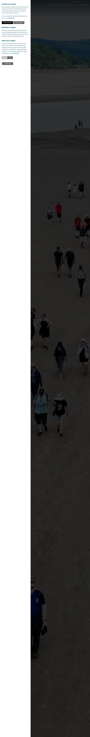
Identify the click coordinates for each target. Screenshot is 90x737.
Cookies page (11, 18)
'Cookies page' (15, 53)
